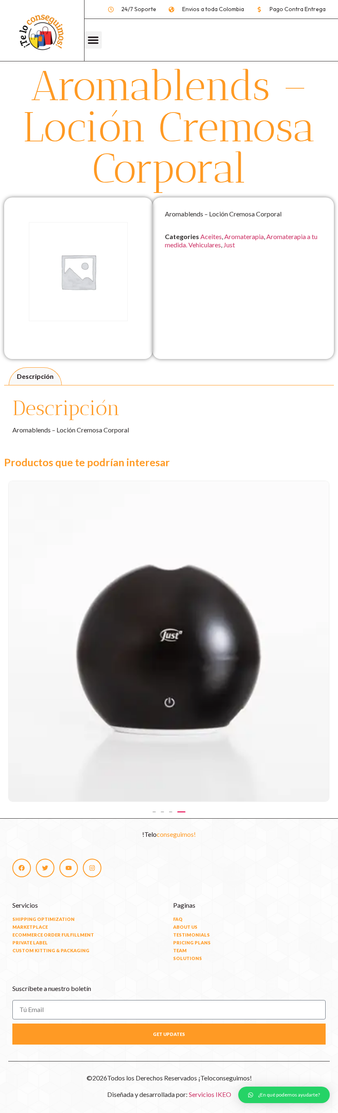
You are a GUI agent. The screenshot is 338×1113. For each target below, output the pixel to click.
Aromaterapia (244, 236)
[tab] (35, 376)
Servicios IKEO (210, 1094)
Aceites (211, 236)
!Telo (149, 834)
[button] (93, 40)
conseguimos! (176, 834)
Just (229, 245)
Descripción (35, 376)
